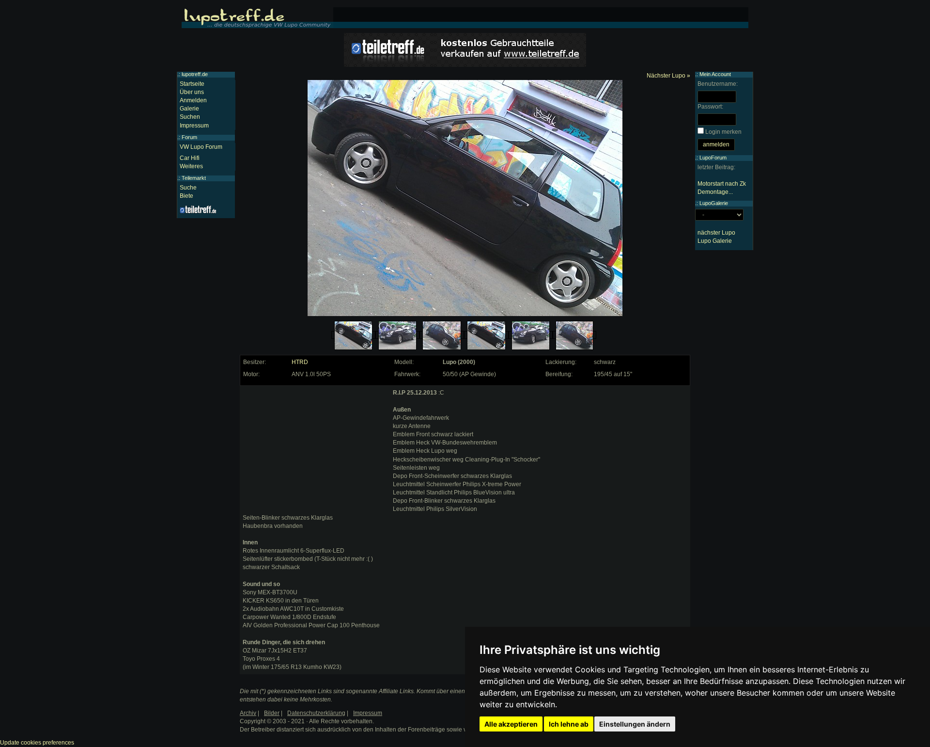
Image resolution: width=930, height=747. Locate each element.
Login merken (723, 131)
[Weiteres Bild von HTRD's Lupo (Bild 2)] (397, 335)
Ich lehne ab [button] (569, 724)
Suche (188, 187)
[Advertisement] (315, 449)
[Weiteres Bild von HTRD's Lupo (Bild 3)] (441, 335)
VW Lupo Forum (201, 146)
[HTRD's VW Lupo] (353, 335)
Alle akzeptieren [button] (511, 724)
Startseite (192, 83)
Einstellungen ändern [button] (634, 724)
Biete (186, 195)
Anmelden (193, 100)
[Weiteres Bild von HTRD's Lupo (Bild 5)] (531, 335)
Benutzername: (718, 83)
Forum (189, 137)
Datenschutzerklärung (316, 713)
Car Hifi (190, 158)
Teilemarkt (194, 178)
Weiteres (191, 166)
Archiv (248, 713)
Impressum (194, 125)
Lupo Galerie (715, 241)
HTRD (300, 362)
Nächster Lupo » (668, 75)
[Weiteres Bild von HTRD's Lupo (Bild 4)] (486, 335)
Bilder (271, 713)
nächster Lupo (716, 232)
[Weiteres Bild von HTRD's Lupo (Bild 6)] (575, 335)
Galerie (189, 108)
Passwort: (710, 106)
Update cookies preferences (37, 742)
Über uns (192, 92)
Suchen (190, 116)
